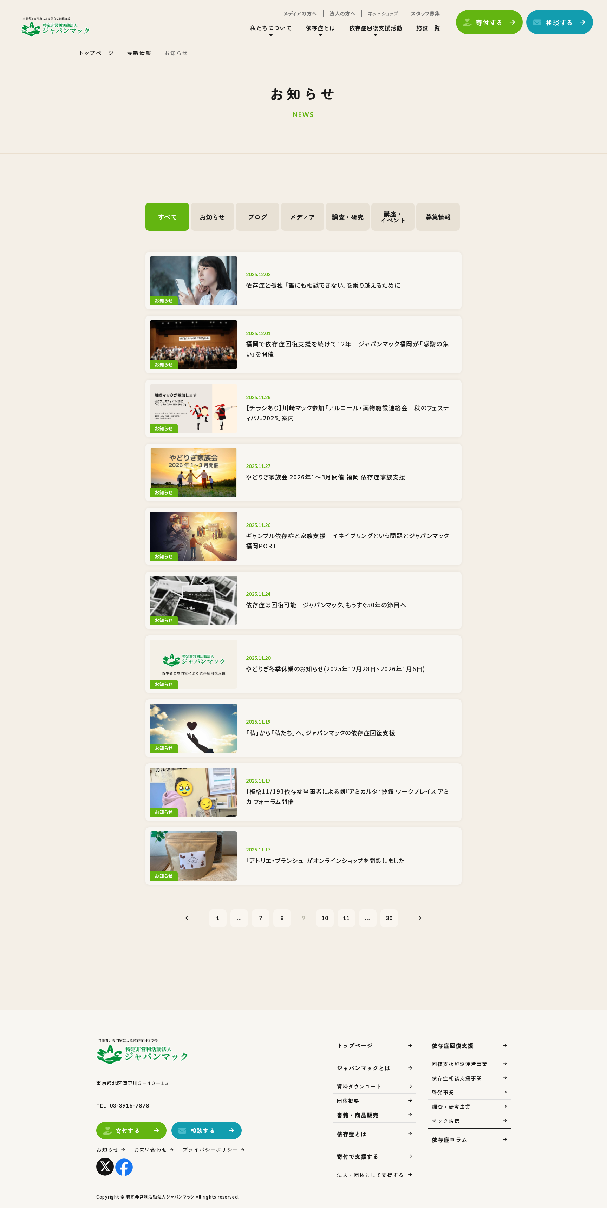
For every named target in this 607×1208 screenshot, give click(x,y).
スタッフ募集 (425, 13)
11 (346, 917)
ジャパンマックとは (364, 1068)
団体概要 (348, 1100)
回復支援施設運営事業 (460, 1063)
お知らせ (107, 1149)
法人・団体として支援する (370, 1174)
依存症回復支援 (453, 1045)
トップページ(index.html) (55, 27)
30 (389, 917)
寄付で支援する (358, 1156)
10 (324, 917)
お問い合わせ (150, 1149)
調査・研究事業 (451, 1106)
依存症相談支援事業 (457, 1078)
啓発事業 (443, 1092)
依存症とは (352, 1134)
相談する (560, 22)
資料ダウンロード (359, 1086)
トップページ (97, 53)
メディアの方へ (300, 13)
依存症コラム (450, 1139)
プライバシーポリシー (210, 1149)
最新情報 (139, 53)
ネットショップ (383, 13)
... (239, 917)
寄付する (489, 22)
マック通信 (446, 1120)
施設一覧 (428, 28)
